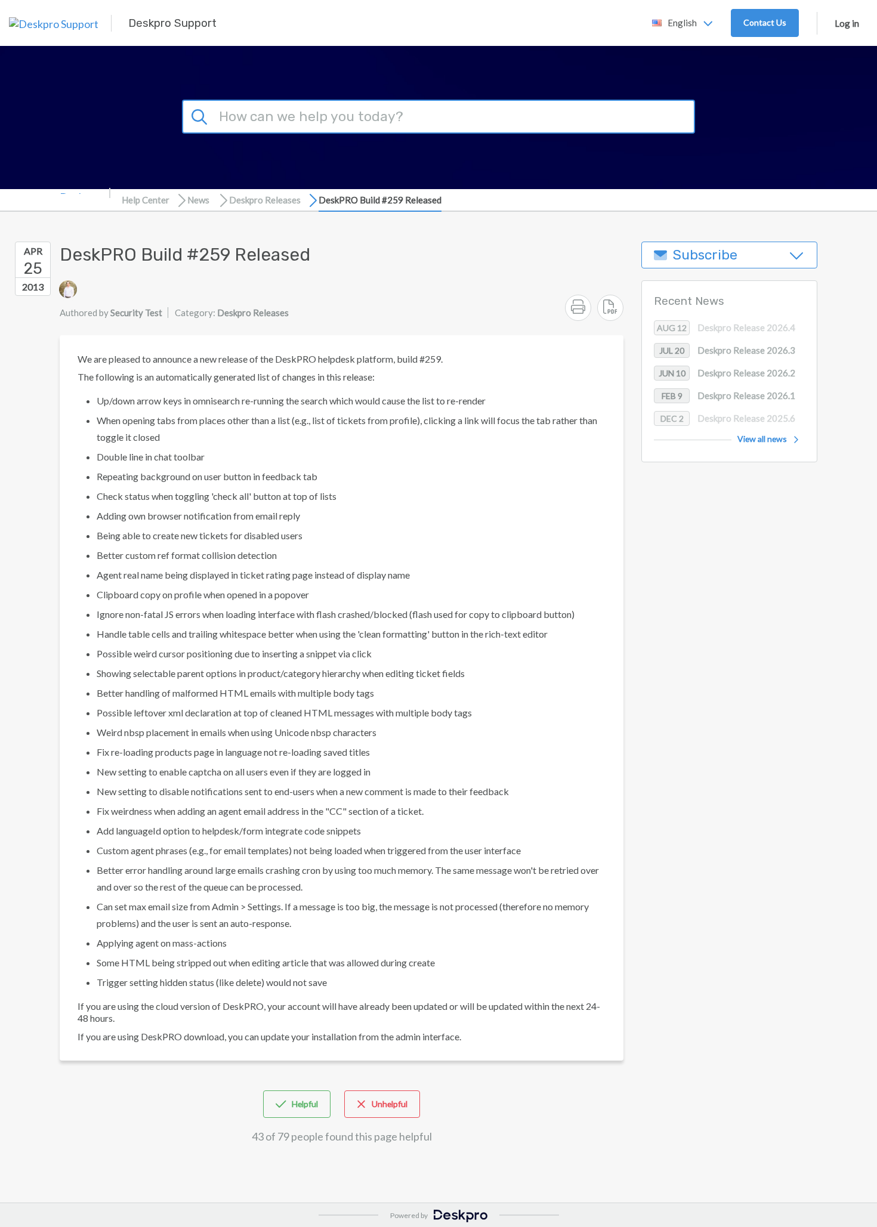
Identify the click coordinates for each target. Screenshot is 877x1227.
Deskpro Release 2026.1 (729, 396)
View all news (762, 439)
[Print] (578, 308)
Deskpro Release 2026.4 (726, 328)
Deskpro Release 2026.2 (727, 373)
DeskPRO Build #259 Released (380, 199)
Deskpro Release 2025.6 (728, 418)
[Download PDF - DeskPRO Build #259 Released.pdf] (610, 308)
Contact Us (764, 22)
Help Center (145, 199)
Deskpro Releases (265, 199)
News (198, 199)
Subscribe (705, 255)
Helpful (305, 1104)
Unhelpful (389, 1104)
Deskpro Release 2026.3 (727, 350)
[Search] (201, 115)
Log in (847, 23)
